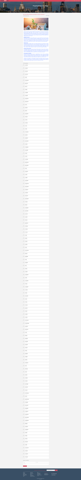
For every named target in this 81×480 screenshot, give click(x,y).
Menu (79, 0)
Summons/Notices (32, 475)
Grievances (24, 475)
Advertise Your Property (32, 476)
